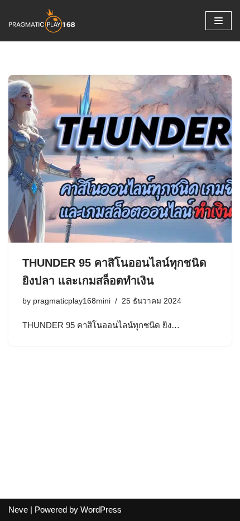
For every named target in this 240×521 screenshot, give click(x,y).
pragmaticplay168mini (72, 301)
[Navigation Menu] (218, 20)
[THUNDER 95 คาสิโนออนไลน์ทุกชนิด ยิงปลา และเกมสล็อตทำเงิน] (120, 159)
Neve (18, 509)
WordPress (101, 509)
